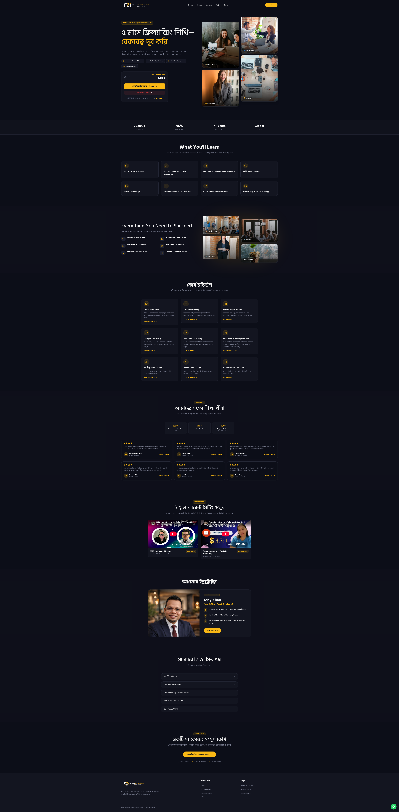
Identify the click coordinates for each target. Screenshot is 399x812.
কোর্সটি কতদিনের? (170, 676)
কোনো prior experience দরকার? (176, 692)
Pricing (225, 5)
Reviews (209, 5)
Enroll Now (271, 5)
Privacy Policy (246, 789)
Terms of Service (247, 785)
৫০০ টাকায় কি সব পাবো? (173, 700)
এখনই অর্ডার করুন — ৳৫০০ (143, 86)
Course (199, 5)
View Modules (149, 322)
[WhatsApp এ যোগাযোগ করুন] (394, 807)
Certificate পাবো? (171, 708)
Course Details (206, 789)
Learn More (211, 630)
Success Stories (206, 793)
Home (190, 5)
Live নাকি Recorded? (172, 684)
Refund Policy (246, 793)
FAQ (217, 5)
